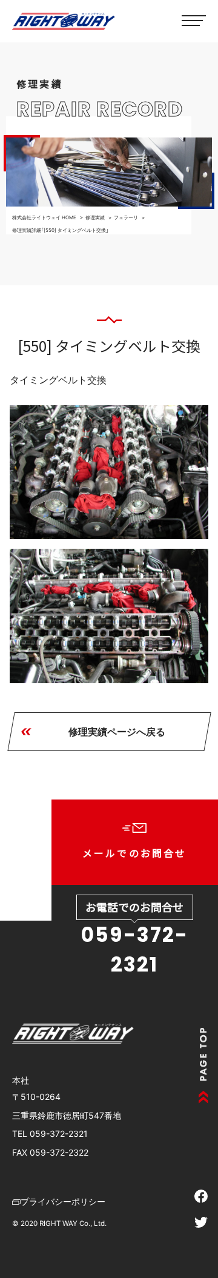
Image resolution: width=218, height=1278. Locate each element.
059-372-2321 (134, 950)
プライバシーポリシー (63, 1201)
